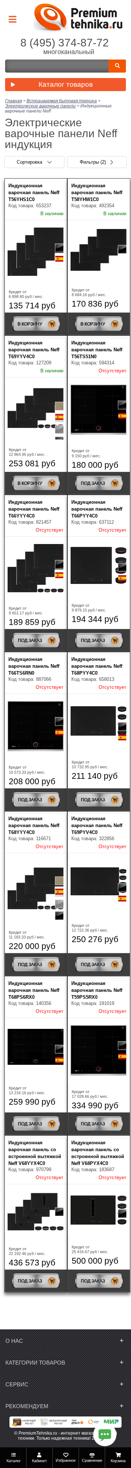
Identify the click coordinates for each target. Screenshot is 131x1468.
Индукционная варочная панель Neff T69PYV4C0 (96, 825)
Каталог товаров (66, 84)
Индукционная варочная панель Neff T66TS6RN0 (33, 666)
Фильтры (93, 162)
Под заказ (93, 483)
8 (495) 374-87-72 (64, 43)
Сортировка (30, 162)
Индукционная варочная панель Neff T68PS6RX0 (33, 990)
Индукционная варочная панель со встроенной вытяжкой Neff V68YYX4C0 (34, 1153)
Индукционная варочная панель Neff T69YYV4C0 (33, 349)
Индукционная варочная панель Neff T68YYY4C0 (33, 825)
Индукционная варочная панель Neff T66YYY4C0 (33, 509)
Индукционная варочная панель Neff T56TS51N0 (96, 349)
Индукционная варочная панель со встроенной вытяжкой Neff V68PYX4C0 (97, 1153)
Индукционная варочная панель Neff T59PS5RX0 (96, 990)
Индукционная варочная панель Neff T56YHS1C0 (33, 192)
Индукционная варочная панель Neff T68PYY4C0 (96, 666)
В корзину (29, 324)
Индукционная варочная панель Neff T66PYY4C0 (96, 509)
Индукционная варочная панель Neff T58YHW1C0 (96, 192)
